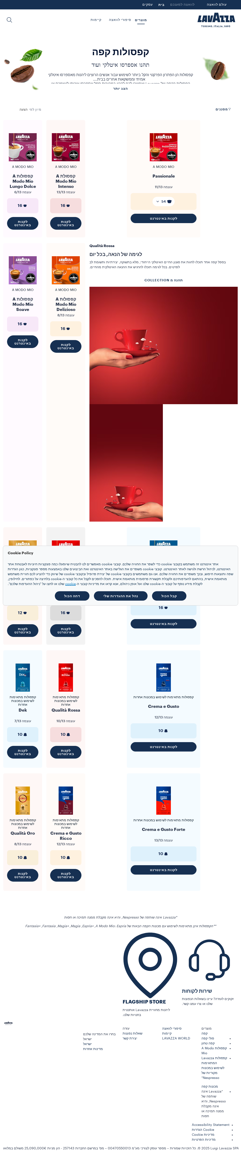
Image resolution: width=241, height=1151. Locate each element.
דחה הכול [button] (72, 595)
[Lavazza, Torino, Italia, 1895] (216, 19)
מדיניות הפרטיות (204, 1139)
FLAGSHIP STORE (144, 1002)
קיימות (167, 1033)
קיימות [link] (96, 20)
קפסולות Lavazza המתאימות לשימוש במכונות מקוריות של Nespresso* (214, 1068)
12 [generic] (20, 613)
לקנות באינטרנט (163, 218)
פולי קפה (207, 1038)
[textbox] (164, 201)
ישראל (87, 1044)
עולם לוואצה (217, 4)
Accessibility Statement (210, 1125)
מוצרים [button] (141, 20)
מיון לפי (35, 109)
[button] (9, 19)
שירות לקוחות (197, 991)
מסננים (222, 109)
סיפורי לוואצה (171, 1028)
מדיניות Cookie (203, 1134)
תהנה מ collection (164, 280)
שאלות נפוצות (132, 1033)
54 (163, 201)
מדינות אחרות (93, 1049)
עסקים (147, 4)
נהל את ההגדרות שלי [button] (120, 595)
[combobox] (23, 109)
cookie (70, 583)
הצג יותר (120, 88)
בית (161, 4)
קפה (204, 1033)
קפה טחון (208, 1043)
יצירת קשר (130, 1038)
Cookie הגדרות (203, 1130)
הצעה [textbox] (24, 109)
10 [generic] (160, 731)
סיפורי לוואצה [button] (120, 20)
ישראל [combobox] (87, 1039)
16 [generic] (63, 206)
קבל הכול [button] (169, 595)
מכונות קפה (209, 1086)
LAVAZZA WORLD (176, 1038)
